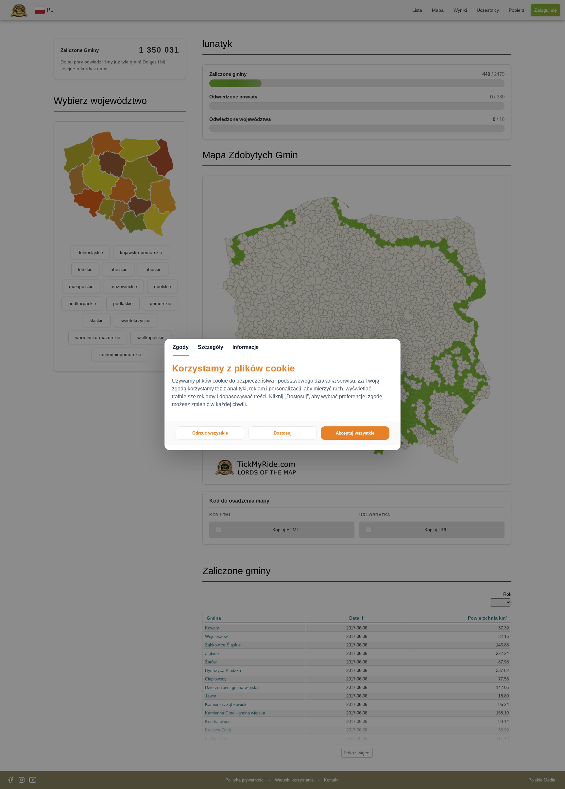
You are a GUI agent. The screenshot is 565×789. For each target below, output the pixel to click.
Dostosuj (283, 433)
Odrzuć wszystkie (210, 433)
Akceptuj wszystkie (355, 433)
